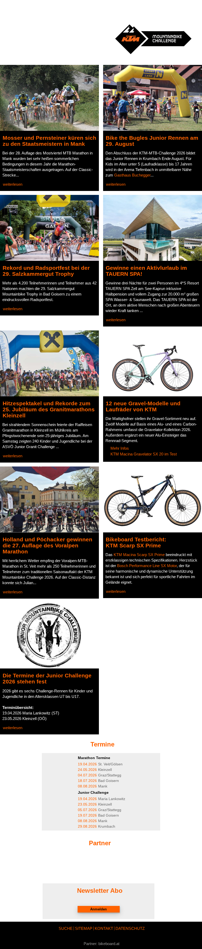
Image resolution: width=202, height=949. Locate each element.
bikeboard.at (108, 943)
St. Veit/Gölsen (100, 764)
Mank (92, 786)
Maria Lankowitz (101, 799)
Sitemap (83, 928)
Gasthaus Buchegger (132, 175)
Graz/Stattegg (99, 775)
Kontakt (104, 928)
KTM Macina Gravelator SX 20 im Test (143, 454)
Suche (66, 928)
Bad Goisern (98, 781)
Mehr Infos (119, 448)
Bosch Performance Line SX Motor (147, 565)
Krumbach (96, 826)
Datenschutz (130, 928)
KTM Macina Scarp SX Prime (139, 554)
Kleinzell (95, 770)
